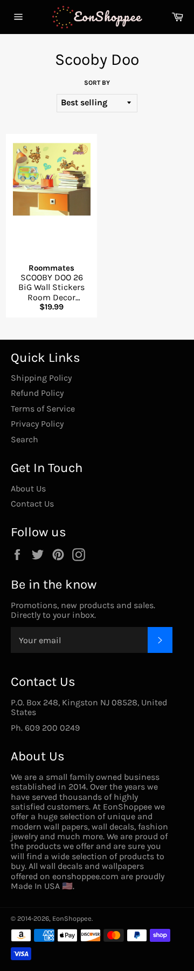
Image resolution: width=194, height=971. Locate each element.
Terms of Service (43, 408)
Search (24, 439)
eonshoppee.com (85, 876)
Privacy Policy (37, 424)
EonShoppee (72, 918)
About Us (28, 488)
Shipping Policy (41, 378)
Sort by (97, 82)
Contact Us (32, 503)
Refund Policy (37, 393)
